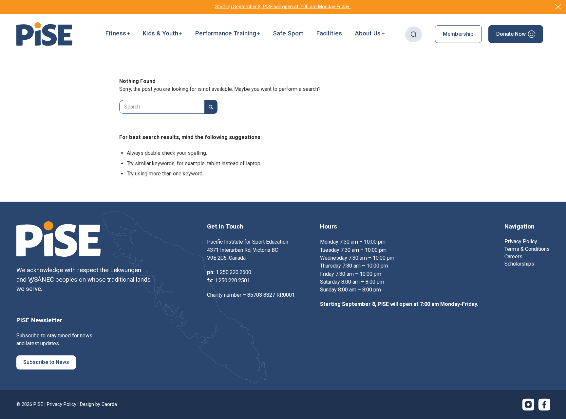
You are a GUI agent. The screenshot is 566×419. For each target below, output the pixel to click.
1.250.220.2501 (232, 280)
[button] (117, 34)
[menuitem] (118, 34)
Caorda (109, 404)
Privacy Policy (61, 404)
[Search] (413, 34)
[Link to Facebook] (544, 404)
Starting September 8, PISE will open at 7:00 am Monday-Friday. (283, 7)
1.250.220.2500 (233, 272)
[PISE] (44, 34)
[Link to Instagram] (528, 404)
